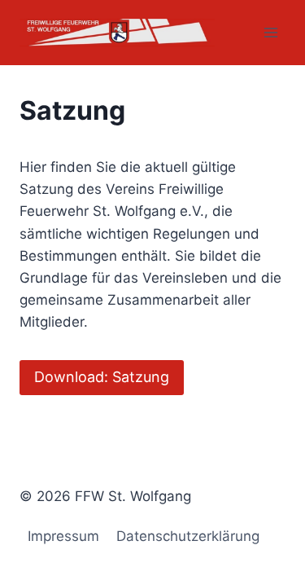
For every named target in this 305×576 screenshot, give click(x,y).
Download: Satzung (101, 376)
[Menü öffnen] (270, 32)
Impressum (63, 536)
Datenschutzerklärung (187, 536)
